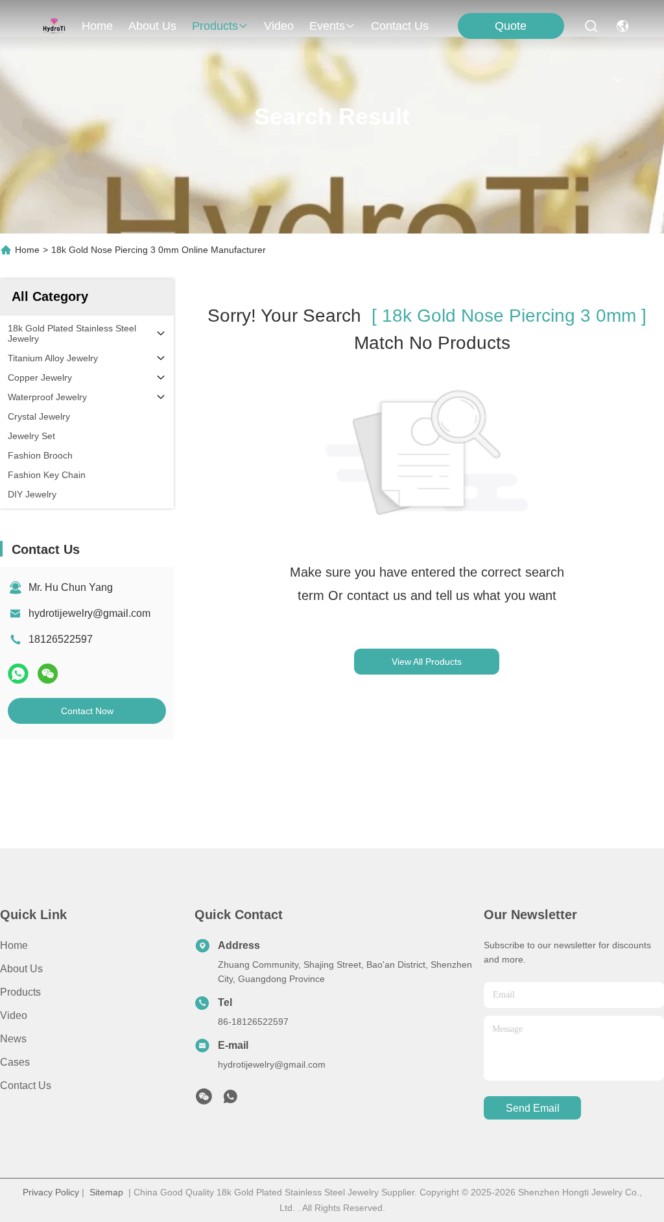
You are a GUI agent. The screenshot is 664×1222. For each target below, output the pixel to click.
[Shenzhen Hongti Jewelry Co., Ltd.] (54, 26)
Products (20, 992)
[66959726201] (230, 1100)
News (13, 1038)
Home (97, 25)
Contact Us (25, 1085)
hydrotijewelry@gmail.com (89, 613)
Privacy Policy (51, 1192)
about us (152, 25)
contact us (400, 25)
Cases (15, 1062)
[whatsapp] (18, 674)
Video (13, 1015)
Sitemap (106, 1192)
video (279, 25)
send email (533, 1108)
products (215, 25)
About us (21, 968)
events (327, 25)
